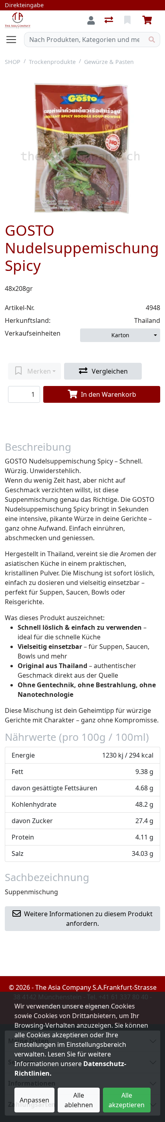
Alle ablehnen (78, 1100)
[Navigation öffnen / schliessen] (14, 39)
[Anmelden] (91, 20)
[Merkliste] (128, 20)
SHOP (12, 62)
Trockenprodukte (52, 62)
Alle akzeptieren (127, 1100)
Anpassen (34, 1100)
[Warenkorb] (148, 20)
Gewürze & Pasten (109, 62)
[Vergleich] (109, 20)
